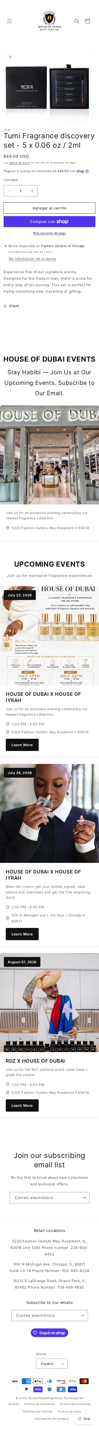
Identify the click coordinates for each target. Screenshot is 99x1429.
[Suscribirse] (84, 1197)
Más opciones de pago (49, 233)
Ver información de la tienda (32, 259)
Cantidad (11, 180)
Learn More (22, 745)
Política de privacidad (75, 1404)
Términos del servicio (38, 1411)
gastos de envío (19, 162)
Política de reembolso (39, 1404)
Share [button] (14, 306)
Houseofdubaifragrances (45, 1398)
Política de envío (69, 1411)
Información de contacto (52, 1418)
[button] (9, 21)
